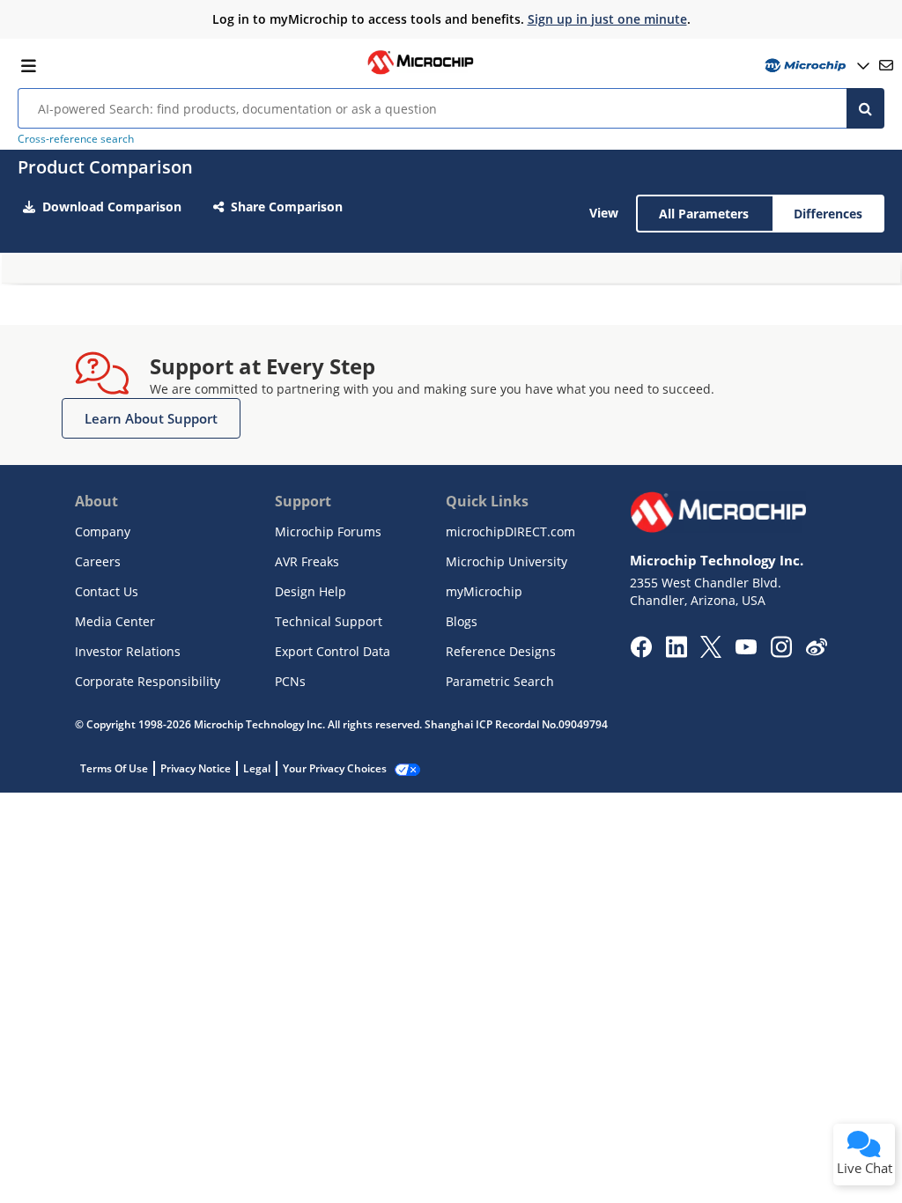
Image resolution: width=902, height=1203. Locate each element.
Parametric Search (500, 681)
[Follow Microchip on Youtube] (746, 649)
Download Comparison (111, 206)
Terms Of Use (114, 768)
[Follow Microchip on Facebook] (641, 652)
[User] (815, 65)
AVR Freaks (307, 561)
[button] (151, 418)
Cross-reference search (76, 138)
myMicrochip (484, 591)
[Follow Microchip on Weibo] (816, 651)
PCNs (290, 681)
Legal (256, 768)
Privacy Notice (195, 768)
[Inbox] (886, 65)
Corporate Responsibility (147, 681)
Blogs (461, 621)
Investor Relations (128, 651)
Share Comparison (287, 206)
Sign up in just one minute (607, 19)
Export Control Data (332, 651)
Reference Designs (501, 651)
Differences (828, 213)
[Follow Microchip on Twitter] (710, 652)
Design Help (310, 591)
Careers (98, 561)
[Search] (865, 108)
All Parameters (704, 213)
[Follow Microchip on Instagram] (781, 652)
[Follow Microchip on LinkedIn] (676, 652)
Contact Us (106, 591)
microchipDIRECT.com (510, 531)
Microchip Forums (328, 531)
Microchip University (506, 561)
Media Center (115, 621)
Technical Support (328, 621)
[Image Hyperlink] (420, 72)
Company (102, 531)
